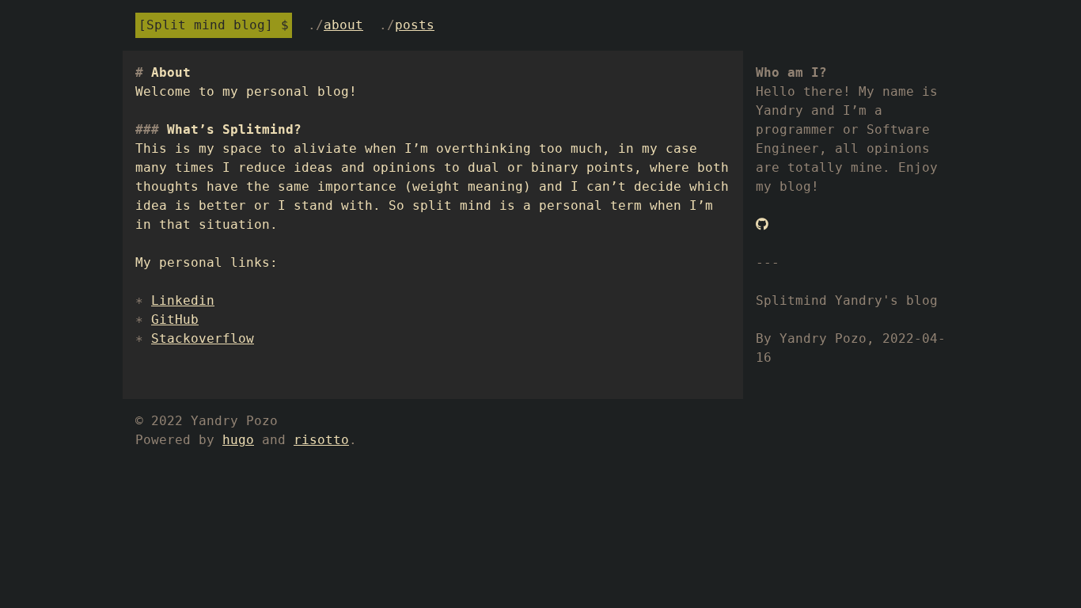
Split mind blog (205, 24)
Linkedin (182, 300)
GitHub (175, 319)
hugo (238, 439)
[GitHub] (762, 224)
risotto (321, 439)
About (343, 24)
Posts (414, 24)
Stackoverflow (202, 338)
